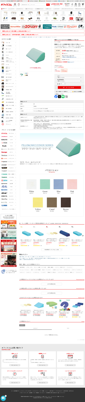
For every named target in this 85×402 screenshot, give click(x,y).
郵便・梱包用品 (8, 108)
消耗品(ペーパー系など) (52, 272)
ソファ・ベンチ (13, 20)
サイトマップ (62, 392)
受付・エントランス (21, 20)
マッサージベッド (79, 272)
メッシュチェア (11, 8)
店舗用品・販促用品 (9, 111)
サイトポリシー (42, 392)
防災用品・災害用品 (9, 117)
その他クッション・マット (57, 269)
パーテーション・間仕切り (9, 71)
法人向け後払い (62, 1)
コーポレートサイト (23, 392)
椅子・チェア (5, 20)
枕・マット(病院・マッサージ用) (34, 256)
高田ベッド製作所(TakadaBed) (37, 258)
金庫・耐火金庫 (38, 20)
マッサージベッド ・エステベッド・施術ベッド (66, 272)
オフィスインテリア (54, 20)
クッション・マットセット (24, 269)
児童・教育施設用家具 (10, 102)
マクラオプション (67, 269)
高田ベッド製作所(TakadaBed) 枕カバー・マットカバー (30, 259)
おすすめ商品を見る (51, 284)
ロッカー (7, 55)
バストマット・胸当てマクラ (60, 267)
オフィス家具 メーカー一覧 (25, 258)
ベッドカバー (43, 272)
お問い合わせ (82, 1)
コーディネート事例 (79, 21)
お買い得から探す (71, 20)
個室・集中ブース (63, 20)
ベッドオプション (36, 272)
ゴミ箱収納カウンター (39, 8)
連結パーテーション (29, 8)
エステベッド (22, 272)
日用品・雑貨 (8, 114)
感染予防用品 (22, 267)
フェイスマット (69, 267)
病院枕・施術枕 (50, 267)
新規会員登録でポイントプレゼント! (67, 4)
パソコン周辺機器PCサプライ (9, 121)
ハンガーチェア (56, 8)
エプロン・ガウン (29, 267)
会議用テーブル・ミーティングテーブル (10, 61)
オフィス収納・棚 (9, 52)
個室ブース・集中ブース (8, 68)
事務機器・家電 (8, 89)
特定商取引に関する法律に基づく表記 (52, 392)
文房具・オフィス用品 (10, 105)
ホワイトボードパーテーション (67, 8)
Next (83, 236)
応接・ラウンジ (30, 20)
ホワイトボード (46, 20)
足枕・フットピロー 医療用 (35, 269)
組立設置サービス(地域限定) (52, 1)
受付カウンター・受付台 (9, 80)
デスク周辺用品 (8, 45)
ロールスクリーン (20, 8)
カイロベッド (28, 272)
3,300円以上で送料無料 (33, 1)
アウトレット (8, 124)
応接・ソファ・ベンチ (10, 83)
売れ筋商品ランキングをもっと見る (52, 249)
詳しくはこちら (15, 365)
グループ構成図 (36, 392)
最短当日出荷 (42, 1)
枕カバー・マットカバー (46, 256)
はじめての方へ (71, 1)
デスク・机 (8, 42)
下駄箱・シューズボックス (9, 58)
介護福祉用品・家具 (9, 99)
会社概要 (76, 1)
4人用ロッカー (48, 8)
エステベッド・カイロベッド (77, 269)
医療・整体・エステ (23, 256)
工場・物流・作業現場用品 (8, 93)
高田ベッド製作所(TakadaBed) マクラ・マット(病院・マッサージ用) (56, 258)
